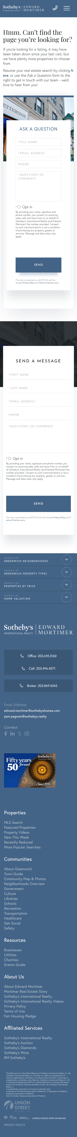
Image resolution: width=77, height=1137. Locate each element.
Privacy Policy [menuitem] (15, 1006)
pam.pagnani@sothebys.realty (25, 716)
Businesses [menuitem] (13, 949)
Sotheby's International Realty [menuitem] (28, 996)
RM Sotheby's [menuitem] (15, 1057)
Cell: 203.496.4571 (41, 668)
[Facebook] (5, 734)
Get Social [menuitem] (12, 923)
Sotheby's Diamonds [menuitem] (20, 1047)
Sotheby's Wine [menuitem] (16, 1052)
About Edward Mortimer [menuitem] (23, 986)
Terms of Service (46, 282)
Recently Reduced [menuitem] (18, 842)
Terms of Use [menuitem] (14, 1011)
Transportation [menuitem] (15, 913)
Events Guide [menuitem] (14, 964)
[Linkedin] (12, 734)
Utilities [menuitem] (10, 954)
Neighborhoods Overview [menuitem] (24, 883)
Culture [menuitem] (10, 893)
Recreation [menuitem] (12, 908)
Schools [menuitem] (10, 903)
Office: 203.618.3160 (41, 656)
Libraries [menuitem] (11, 898)
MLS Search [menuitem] (13, 822)
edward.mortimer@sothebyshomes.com (32, 710)
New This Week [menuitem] (16, 837)
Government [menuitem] (14, 888)
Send (38, 265)
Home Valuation (17, 598)
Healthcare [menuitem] (13, 918)
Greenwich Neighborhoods (26, 561)
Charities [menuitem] (11, 959)
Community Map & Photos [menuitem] (25, 878)
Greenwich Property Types (25, 573)
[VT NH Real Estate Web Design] (38, 1106)
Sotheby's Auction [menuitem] (18, 1042)
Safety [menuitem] (9, 928)
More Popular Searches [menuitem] (22, 847)
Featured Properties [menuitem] (20, 827)
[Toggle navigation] (67, 8)
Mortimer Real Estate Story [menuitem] (25, 991)
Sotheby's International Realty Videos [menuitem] (34, 1001)
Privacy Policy (29, 282)
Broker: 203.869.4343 (41, 686)
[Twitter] (20, 734)
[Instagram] (27, 734)
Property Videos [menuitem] (17, 832)
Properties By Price (20, 586)
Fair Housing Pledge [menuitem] (20, 1015)
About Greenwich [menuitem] (18, 868)
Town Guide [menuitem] (13, 873)
